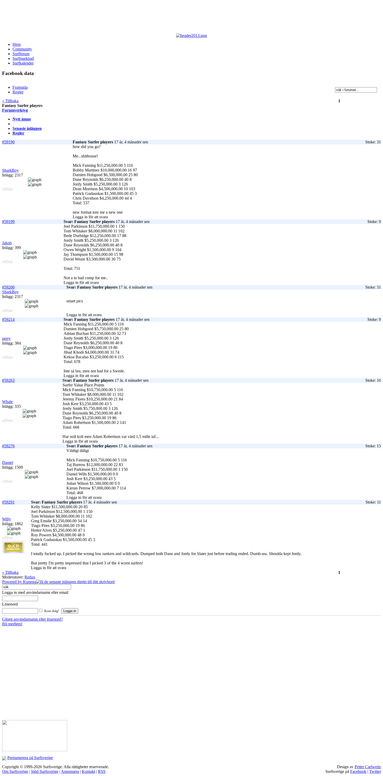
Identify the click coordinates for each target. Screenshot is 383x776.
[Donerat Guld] (13, 552)
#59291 (8, 502)
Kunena (29, 582)
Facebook (358, 771)
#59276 (8, 446)
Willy (6, 519)
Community (22, 49)
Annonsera (70, 771)
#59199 (8, 221)
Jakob (7, 243)
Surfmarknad (23, 58)
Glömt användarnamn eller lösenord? (32, 619)
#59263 (8, 380)
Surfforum (21, 54)
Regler (18, 133)
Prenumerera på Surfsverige (30, 757)
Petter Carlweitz (368, 767)
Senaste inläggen (27, 128)
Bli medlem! (12, 624)
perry (6, 338)
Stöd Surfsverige (44, 771)
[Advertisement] (129, 17)
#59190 (8, 142)
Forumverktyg (15, 110)
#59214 (8, 319)
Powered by (12, 582)
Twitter (375, 771)
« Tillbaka (10, 101)
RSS (102, 771)
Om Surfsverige (15, 771)
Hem (17, 44)
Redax (29, 577)
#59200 (8, 287)
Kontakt (88, 771)
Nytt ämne (22, 119)
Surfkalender (23, 63)
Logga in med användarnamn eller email (35, 592)
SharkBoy (10, 170)
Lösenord (10, 604)
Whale (7, 401)
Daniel (7, 462)
